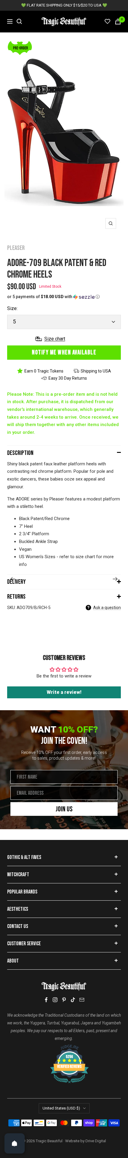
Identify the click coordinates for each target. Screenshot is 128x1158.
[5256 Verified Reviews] (64, 1047)
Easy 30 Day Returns (68, 378)
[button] (64, 297)
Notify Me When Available (64, 352)
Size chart (54, 339)
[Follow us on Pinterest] (64, 999)
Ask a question (107, 607)
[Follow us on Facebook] (46, 999)
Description (20, 453)
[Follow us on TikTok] (72, 999)
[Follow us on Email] (81, 999)
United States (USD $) (61, 1108)
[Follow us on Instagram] (55, 999)
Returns (16, 596)
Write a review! (64, 692)
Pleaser (16, 248)
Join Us (64, 809)
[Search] (19, 21)
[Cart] (118, 21)
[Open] (14, 1143)
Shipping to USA (96, 371)
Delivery (16, 582)
